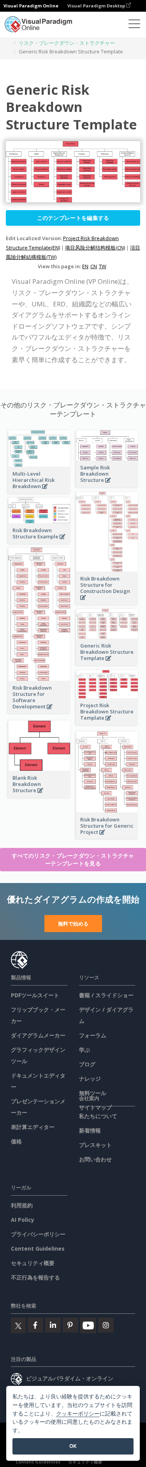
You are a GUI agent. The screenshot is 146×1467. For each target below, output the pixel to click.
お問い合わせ (95, 1159)
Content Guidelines (38, 1248)
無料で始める (73, 923)
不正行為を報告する (35, 1277)
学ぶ (84, 1049)
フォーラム (92, 1035)
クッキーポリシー (78, 1413)
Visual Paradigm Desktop (96, 6)
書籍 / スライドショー (106, 995)
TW (102, 266)
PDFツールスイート (35, 995)
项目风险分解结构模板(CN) (95, 247)
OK (73, 1446)
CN (93, 266)
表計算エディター (33, 1127)
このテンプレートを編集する (73, 217)
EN (85, 266)
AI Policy (22, 1219)
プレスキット (95, 1144)
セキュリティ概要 (33, 1263)
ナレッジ (90, 1078)
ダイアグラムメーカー (38, 1035)
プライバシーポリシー (38, 1234)
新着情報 (90, 1130)
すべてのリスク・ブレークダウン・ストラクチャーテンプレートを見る (73, 859)
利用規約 (22, 1205)
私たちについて (98, 1116)
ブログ (87, 1064)
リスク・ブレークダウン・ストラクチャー (67, 42)
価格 (16, 1141)
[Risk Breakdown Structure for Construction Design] (107, 601)
